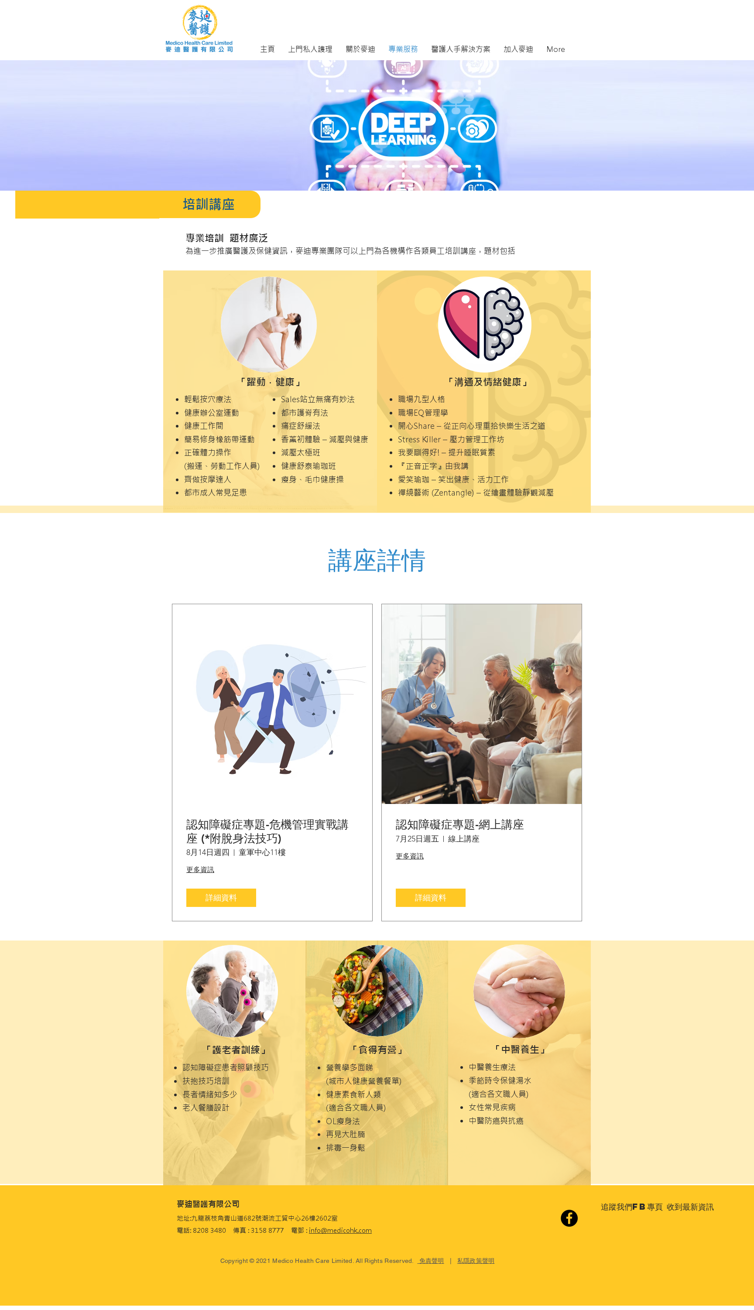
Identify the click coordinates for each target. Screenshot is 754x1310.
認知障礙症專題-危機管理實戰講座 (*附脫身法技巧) (267, 831)
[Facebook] (569, 1218)
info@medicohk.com (340, 1230)
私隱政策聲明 (476, 1260)
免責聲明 (430, 1260)
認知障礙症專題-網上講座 (460, 824)
